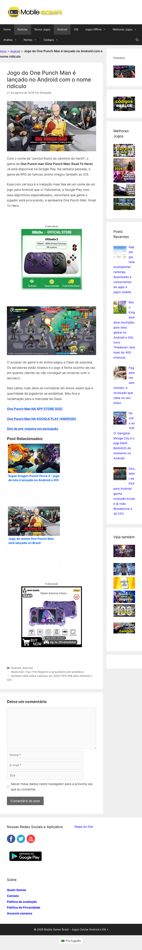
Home (7, 29)
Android (62, 29)
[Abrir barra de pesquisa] (137, 40)
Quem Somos (16, 890)
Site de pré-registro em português (32, 429)
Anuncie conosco (19, 913)
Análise (7, 39)
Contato (13, 896)
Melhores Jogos (122, 29)
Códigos (49, 39)
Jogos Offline (93, 29)
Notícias (23, 29)
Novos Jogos (42, 29)
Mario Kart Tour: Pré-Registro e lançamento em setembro (47, 672)
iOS (76, 29)
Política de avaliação (22, 902)
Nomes (28, 39)
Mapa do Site (83, 826)
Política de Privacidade (23, 907)
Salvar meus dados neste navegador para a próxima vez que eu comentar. (52, 786)
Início (3, 51)
